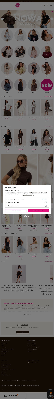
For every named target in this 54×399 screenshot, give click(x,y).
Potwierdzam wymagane (16, 210)
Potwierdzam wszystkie (38, 210)
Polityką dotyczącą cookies (35, 192)
